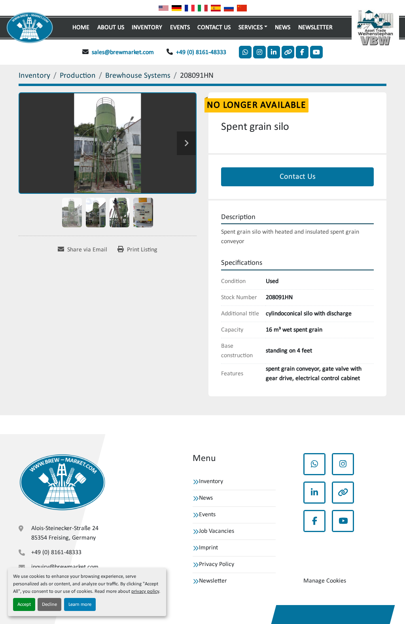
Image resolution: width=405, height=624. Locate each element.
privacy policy (145, 591)
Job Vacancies (216, 531)
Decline (49, 604)
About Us (110, 27)
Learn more (79, 604)
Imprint (208, 548)
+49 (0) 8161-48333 (201, 52)
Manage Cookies (324, 581)
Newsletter (315, 27)
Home (80, 27)
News (282, 27)
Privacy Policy (216, 564)
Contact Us (214, 27)
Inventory (147, 27)
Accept (24, 604)
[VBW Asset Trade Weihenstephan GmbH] (62, 482)
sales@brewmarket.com (123, 52)
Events (180, 27)
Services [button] (250, 27)
